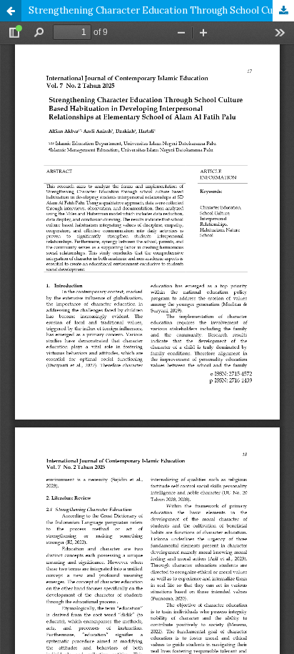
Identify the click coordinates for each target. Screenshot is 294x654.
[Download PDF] (283, 10)
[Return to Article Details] (10, 10)
